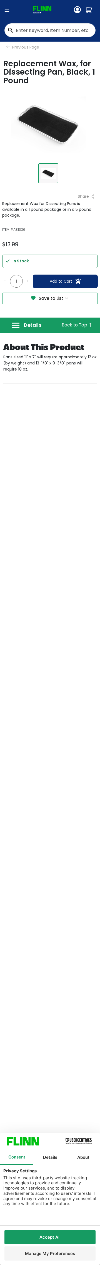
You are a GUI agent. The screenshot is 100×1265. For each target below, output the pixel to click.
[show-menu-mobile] (7, 10)
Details (32, 325)
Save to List (51, 298)
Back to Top (75, 325)
